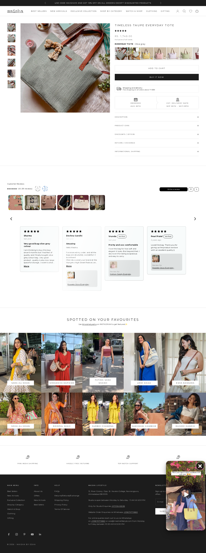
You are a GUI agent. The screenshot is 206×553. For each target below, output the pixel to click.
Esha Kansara (185, 383)
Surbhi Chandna (103, 426)
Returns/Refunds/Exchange (66, 495)
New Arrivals (58, 11)
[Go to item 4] (11, 62)
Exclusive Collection (84, 11)
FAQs (56, 491)
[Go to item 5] (11, 73)
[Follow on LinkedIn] (40, 534)
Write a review (173, 189)
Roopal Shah (62, 426)
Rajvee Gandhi (185, 426)
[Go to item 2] (11, 38)
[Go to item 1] (11, 27)
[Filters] (191, 189)
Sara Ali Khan (20, 383)
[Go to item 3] (11, 50)
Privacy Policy (60, 504)
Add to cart (156, 68)
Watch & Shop (134, 11)
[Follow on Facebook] (8, 534)
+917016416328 (118, 506)
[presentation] (116, 53)
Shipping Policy (61, 500)
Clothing (151, 11)
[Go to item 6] (11, 84)
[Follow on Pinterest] (24, 534)
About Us (38, 491)
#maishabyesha (89, 324)
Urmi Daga (144, 383)
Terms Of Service (62, 509)
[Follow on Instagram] (16, 534)
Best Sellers (39, 11)
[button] (120, 31)
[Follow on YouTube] (32, 534)
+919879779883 (131, 512)
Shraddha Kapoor (61, 383)
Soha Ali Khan (20, 426)
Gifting (165, 11)
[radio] (121, 53)
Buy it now (157, 77)
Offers (36, 495)
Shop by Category (111, 11)
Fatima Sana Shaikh (103, 381)
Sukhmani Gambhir (144, 426)
